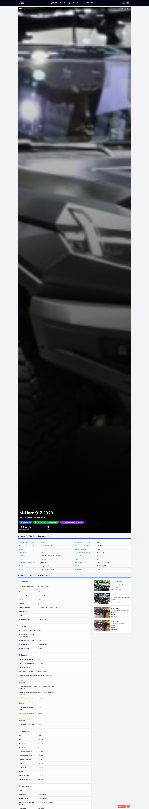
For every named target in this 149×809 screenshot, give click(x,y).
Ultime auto (75, 3)
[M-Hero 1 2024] (102, 612)
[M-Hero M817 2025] (102, 585)
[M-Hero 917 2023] (102, 598)
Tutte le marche (59, 3)
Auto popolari (91, 3)
